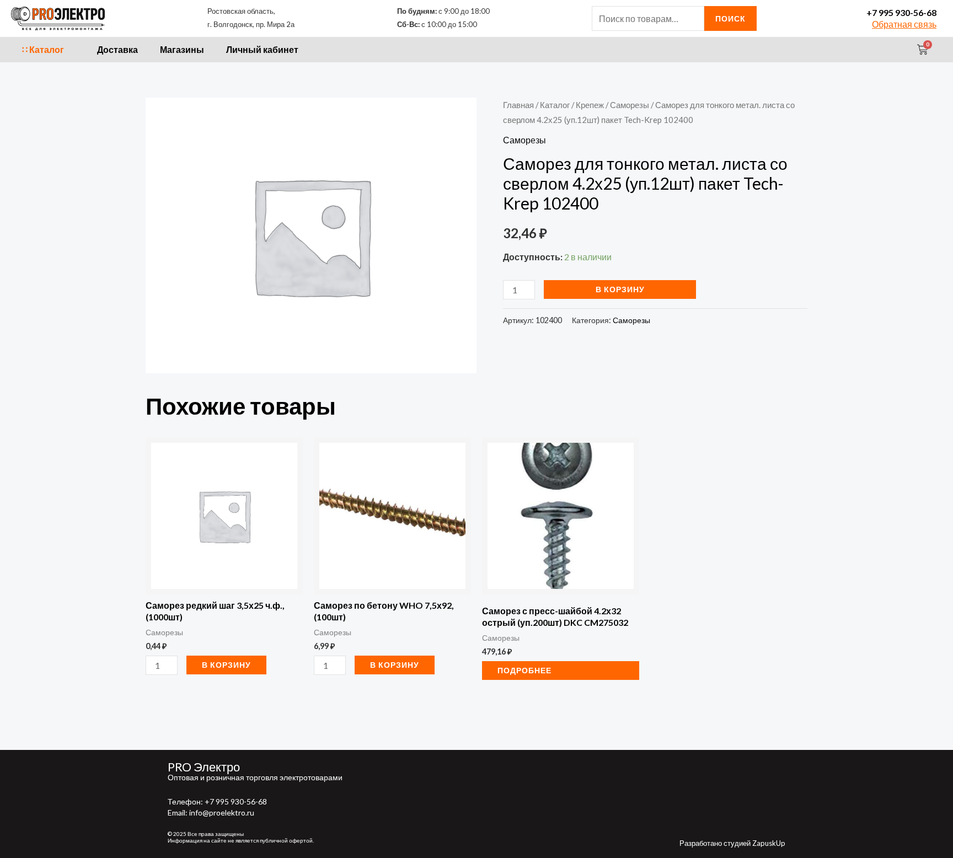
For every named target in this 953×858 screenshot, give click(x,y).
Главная (518, 105)
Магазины (182, 49)
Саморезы (629, 105)
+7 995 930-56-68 (901, 12)
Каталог (555, 105)
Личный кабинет (262, 49)
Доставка (117, 49)
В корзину (620, 289)
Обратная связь (904, 24)
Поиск (730, 18)
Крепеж (590, 105)
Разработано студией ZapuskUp (732, 843)
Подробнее (524, 670)
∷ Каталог (43, 49)
